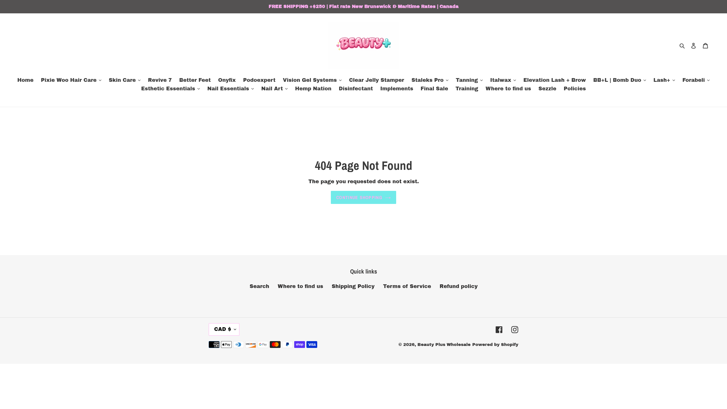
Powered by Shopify (495, 344)
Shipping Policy (353, 286)
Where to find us (300, 286)
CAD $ (222, 329)
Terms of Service (407, 286)
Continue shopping (359, 197)
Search (259, 286)
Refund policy (459, 286)
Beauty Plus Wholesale (444, 344)
